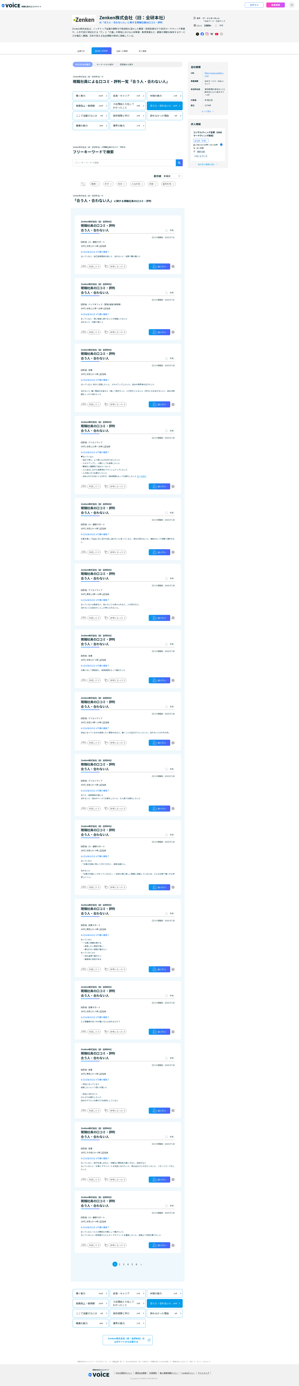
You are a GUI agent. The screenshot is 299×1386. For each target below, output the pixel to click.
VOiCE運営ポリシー (124, 1373)
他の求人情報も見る (206, 164)
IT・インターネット (211, 18)
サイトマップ (203, 1373)
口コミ (101, 50)
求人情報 (142, 51)
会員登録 (275, 4)
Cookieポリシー (188, 1373)
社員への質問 (122, 51)
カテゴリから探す (82, 64)
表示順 (157, 176)
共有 (221, 25)
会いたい (162, 266)
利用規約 (153, 1373)
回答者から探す (126, 64)
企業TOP (81, 51)
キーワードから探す (105, 64)
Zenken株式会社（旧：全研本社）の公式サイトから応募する (126, 1340)
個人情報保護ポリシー (169, 1373)
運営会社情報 (140, 1373)
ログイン (254, 4)
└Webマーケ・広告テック (214, 21)
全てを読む (141, 476)
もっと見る (206, 111)
